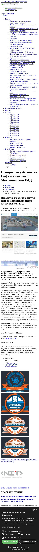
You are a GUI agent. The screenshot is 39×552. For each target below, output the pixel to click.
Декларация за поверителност (15, 488)
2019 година (14, 128)
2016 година (14, 133)
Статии (8, 112)
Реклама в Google (16, 46)
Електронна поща (16, 67)
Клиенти (8, 137)
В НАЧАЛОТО (11, 338)
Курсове (8, 110)
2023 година (14, 120)
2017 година (14, 132)
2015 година (14, 135)
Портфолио (9, 149)
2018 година (14, 130)
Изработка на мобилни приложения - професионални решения (23, 80)
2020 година (14, 126)
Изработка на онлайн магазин (21, 40)
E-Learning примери (17, 159)
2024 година (14, 118)
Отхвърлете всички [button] (28, 542)
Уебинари (13, 38)
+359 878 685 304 (7, 2)
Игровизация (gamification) (19, 60)
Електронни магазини (18, 155)
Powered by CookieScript (19, 549)
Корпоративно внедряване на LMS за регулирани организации (23, 88)
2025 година (14, 116)
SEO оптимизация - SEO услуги (21, 52)
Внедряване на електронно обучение (23, 33)
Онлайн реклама (16, 69)
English (14, 10)
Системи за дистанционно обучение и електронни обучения (24, 30)
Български (13, 4)
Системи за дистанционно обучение (23, 151)
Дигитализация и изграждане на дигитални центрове (21, 65)
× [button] (36, 509)
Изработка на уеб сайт (13, 108)
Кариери (13, 165)
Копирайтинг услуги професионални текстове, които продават (23, 55)
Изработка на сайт (16, 143)
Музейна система (16, 58)
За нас (3, 13)
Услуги (7, 19)
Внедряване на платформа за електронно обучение (20, 22)
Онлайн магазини (16, 145)
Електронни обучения (18, 157)
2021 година (14, 124)
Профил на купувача (17, 147)
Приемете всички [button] (10, 542)
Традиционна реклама (18, 71)
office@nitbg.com (20, 2)
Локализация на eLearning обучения (23, 99)
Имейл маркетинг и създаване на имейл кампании (22, 49)
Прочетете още (14, 527)
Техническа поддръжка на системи (22, 62)
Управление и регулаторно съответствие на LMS (19, 96)
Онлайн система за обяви (19, 73)
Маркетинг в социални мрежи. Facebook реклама (21, 43)
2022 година (14, 122)
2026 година (14, 114)
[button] (19, 547)
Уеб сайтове (14, 153)
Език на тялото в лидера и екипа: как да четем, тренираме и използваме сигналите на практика (19, 498)
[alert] (19, 529)
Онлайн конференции (18, 161)
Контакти (10, 13)
